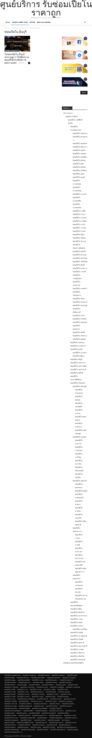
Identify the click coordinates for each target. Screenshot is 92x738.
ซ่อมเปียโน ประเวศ (79, 241)
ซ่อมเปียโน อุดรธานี (77, 643)
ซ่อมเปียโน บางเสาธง (23, 697)
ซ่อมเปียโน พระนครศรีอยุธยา (12, 711)
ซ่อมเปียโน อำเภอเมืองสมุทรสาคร (67, 727)
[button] (85, 22)
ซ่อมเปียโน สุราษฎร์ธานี (78, 636)
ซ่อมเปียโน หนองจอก (80, 322)
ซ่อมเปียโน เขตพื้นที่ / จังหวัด (20, 22)
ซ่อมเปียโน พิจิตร (76, 609)
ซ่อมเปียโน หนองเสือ (54, 720)
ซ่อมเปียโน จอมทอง (79, 153)
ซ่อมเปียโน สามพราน (71, 718)
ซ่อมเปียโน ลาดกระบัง (10, 704)
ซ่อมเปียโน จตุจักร (79, 150)
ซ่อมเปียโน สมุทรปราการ (39, 715)
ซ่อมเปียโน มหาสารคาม (78, 616)
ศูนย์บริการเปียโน (72, 116)
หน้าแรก (7, 22)
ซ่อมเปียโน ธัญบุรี (81, 491)
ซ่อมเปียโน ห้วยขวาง (80, 336)
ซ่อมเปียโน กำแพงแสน (69, 678)
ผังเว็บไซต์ (32, 22)
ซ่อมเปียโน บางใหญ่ (52, 694)
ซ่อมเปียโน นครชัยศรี (24, 680)
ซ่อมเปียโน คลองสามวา (66, 680)
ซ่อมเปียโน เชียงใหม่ (77, 656)
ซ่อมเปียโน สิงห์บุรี (76, 632)
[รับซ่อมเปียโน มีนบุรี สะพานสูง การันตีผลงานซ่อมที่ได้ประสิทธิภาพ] (17, 43)
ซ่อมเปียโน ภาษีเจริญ (80, 261)
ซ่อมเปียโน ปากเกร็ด (70, 715)
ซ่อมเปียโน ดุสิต (78, 164)
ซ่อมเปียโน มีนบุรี (79, 265)
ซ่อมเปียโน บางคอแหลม (73, 687)
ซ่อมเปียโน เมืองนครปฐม (11, 730)
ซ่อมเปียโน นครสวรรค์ (78, 369)
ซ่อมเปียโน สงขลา (76, 626)
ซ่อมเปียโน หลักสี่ (79, 332)
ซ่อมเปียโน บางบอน (79, 218)
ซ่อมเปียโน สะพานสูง (80, 305)
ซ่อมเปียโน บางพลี (9, 697)
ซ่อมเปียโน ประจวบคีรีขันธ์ (39, 708)
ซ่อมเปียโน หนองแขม (10, 708)
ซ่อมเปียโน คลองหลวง (37, 692)
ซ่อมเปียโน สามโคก (40, 720)
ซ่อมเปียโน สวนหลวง (80, 302)
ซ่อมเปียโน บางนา (79, 214)
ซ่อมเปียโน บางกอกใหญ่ (27, 687)
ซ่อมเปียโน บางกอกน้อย (11, 687)
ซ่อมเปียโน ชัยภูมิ (76, 359)
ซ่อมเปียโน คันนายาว (80, 147)
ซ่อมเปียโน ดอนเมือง (80, 157)
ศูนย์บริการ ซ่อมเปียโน (10, 63)
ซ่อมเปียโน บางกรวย (24, 694)
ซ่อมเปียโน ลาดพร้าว (80, 288)
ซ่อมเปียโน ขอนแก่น (77, 342)
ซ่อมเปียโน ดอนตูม (9, 680)
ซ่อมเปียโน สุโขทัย (76, 639)
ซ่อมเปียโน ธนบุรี (79, 177)
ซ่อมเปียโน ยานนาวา (80, 268)
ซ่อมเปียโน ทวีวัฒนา (80, 170)
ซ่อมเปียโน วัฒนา (79, 298)
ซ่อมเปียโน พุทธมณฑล (56, 718)
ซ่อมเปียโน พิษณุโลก (77, 612)
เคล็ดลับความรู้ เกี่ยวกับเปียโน (73, 663)
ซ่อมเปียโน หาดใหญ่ (80, 629)
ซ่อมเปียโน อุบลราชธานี (78, 646)
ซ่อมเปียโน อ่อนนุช (23, 727)
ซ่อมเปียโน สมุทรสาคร (55, 715)
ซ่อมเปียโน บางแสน (80, 352)
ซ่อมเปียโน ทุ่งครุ (78, 174)
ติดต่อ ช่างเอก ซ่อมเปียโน (44, 22)
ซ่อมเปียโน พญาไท (79, 251)
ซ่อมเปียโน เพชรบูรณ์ (77, 659)
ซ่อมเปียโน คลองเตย (80, 143)
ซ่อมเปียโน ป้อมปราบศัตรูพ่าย (26, 699)
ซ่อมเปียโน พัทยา (78, 356)
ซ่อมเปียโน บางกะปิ (79, 194)
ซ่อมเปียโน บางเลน (37, 680)
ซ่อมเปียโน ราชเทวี (79, 272)
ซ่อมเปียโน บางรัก (79, 224)
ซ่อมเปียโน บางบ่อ (66, 694)
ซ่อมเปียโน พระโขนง (80, 258)
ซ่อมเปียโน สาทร (78, 315)
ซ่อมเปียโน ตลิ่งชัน (79, 167)
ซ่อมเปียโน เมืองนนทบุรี (28, 730)
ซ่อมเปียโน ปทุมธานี (80, 481)
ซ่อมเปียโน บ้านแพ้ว (10, 715)
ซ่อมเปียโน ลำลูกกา (26, 720)
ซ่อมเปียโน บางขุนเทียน (57, 687)
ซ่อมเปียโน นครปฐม (80, 386)
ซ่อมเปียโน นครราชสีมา (78, 366)
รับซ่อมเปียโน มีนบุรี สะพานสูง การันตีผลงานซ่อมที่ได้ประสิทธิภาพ (16, 57)
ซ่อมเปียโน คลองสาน (80, 133)
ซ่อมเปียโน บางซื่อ (79, 211)
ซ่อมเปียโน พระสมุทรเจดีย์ (27, 718)
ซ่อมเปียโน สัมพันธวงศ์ (25, 706)
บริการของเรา (68, 113)
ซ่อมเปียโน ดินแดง (79, 160)
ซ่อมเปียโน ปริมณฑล (77, 383)
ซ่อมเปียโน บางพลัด (79, 221)
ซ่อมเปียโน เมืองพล (72, 730)
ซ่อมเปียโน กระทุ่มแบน (29, 675)
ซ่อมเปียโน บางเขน (79, 228)
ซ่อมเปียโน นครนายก (77, 363)
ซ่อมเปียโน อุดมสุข (79, 339)
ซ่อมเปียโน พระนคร (80, 255)
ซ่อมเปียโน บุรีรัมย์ (76, 373)
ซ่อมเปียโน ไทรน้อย (42, 730)
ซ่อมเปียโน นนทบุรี (79, 437)
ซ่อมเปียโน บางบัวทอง (38, 694)
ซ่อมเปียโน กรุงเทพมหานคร (20, 28)
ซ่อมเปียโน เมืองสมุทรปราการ (13, 732)
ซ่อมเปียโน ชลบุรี (76, 349)
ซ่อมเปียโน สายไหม (79, 319)
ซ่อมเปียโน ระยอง (76, 619)
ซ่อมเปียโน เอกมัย (36, 727)
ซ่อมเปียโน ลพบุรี (76, 622)
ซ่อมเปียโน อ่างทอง (77, 649)
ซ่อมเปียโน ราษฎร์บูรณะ (66, 701)
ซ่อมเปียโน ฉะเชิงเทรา (78, 346)
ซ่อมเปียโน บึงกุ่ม (78, 234)
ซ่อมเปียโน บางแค (79, 231)
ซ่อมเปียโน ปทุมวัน (79, 238)
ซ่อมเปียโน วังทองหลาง (40, 704)
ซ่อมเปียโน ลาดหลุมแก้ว (11, 720)
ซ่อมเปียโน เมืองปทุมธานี (57, 730)
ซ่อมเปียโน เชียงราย (77, 653)
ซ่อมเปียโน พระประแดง (11, 718)
